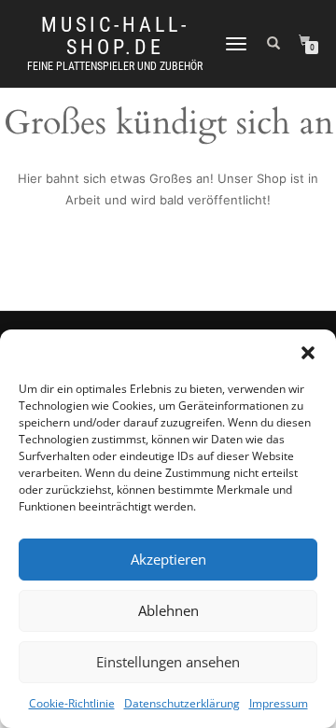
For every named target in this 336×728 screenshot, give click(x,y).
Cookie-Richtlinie (72, 703)
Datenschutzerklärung (182, 703)
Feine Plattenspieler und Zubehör (115, 66)
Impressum (278, 703)
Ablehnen (168, 610)
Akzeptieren (168, 559)
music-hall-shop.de (115, 36)
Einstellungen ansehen (168, 661)
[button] (308, 352)
